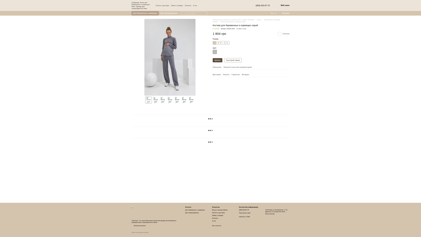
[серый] (215, 52)
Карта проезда (270, 214)
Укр (275, 13)
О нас (195, 5)
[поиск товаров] (183, 13)
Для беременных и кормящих (145, 13)
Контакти (188, 5)
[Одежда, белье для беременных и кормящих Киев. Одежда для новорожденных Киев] (142, 211)
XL (227, 43)
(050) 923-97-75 (263, 5)
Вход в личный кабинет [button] (220, 210)
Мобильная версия (140, 225)
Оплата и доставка (162, 5)
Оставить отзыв (241, 29)
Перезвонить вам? (245, 213)
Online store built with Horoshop (140, 232)
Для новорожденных (169, 13)
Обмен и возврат (177, 5)
